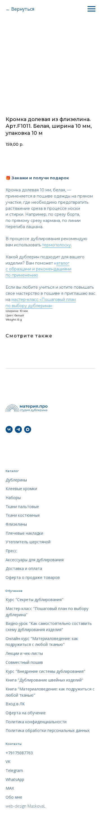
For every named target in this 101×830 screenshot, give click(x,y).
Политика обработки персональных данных (47, 730)
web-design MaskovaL (25, 806)
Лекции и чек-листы (24, 653)
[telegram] (18, 429)
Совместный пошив (24, 662)
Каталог (12, 471)
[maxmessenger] (27, 429)
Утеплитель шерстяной (28, 541)
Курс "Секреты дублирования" (34, 599)
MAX (10, 788)
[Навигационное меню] (91, 9)
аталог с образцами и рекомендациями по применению (38, 269)
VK (8, 761)
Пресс (11, 550)
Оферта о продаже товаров (33, 577)
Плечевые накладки (24, 533)
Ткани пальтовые (22, 506)
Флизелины (16, 524)
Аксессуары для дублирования (35, 559)
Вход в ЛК (15, 703)
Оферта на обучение (26, 712)
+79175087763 (19, 752)
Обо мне (14, 797)
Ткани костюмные (23, 515)
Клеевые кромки (21, 488)
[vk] (9, 429)
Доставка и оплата (24, 568)
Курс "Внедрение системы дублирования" (45, 671)
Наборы (13, 497)
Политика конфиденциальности (36, 721)
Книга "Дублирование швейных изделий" (44, 680)
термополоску (56, 244)
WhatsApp (15, 779)
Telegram (14, 770)
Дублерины (16, 480)
